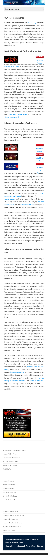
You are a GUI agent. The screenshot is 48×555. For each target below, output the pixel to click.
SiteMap (40, 546)
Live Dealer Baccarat (9, 492)
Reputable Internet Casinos (12, 527)
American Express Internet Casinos (14, 450)
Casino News (10, 546)
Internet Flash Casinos (10, 519)
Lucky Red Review (39, 61)
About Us (20, 546)
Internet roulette (18, 381)
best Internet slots (27, 205)
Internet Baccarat (8, 481)
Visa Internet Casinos (10, 465)
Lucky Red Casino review (17, 114)
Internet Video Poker (10, 454)
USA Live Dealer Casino (10, 461)
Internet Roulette (8, 488)
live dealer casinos (17, 372)
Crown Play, (32, 23)
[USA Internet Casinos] (24, 4)
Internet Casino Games (10, 511)
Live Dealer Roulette (9, 500)
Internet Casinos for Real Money (13, 515)
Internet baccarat (36, 381)
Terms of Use (30, 546)
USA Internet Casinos (13, 539)
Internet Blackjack (9, 484)
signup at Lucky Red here (13, 117)
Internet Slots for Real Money (12, 523)
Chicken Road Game (12, 67)
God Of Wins (7, 469)
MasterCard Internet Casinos (12, 458)
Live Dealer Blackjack (10, 496)
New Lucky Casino (9, 530)
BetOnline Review (39, 150)
